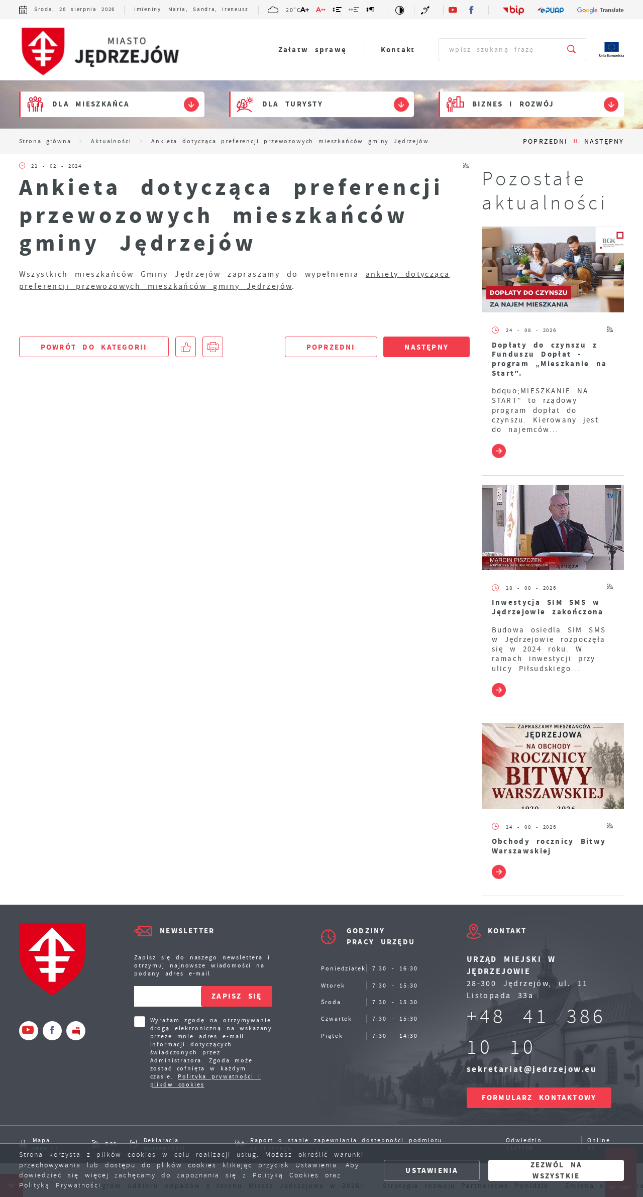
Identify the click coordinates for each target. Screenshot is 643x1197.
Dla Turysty (292, 104)
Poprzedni (545, 142)
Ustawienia (431, 1170)
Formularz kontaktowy (539, 1098)
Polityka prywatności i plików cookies (205, 1080)
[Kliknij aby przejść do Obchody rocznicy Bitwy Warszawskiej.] (553, 766)
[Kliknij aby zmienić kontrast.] (400, 10)
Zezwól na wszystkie (556, 1170)
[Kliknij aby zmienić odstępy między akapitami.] (370, 11)
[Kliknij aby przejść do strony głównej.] (107, 51)
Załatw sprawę (312, 50)
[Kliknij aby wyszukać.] (572, 50)
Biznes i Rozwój (513, 104)
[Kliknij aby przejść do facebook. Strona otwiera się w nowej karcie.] (472, 10)
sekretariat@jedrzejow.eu (532, 1069)
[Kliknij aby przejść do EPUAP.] (551, 10)
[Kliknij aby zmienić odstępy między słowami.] (354, 11)
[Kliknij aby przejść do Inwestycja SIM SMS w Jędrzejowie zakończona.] (553, 527)
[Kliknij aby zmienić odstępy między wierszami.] (338, 11)
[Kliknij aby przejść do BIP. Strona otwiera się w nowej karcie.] (513, 10)
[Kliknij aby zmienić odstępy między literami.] (320, 11)
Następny (604, 142)
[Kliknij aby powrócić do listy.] (576, 142)
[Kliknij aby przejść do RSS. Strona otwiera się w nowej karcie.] (466, 166)
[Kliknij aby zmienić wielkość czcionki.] (304, 11)
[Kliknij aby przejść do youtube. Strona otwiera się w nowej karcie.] (453, 10)
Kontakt (398, 50)
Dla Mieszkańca (91, 104)
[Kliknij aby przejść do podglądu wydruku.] (212, 347)
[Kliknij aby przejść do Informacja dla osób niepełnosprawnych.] (426, 10)
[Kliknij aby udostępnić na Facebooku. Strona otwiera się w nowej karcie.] (185, 347)
